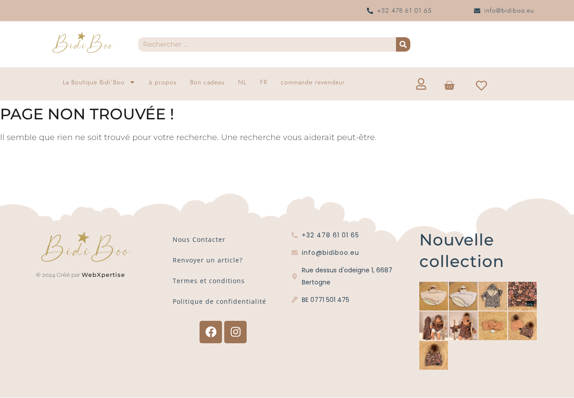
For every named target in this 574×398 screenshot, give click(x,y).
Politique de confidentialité (219, 301)
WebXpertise (104, 274)
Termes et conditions (209, 280)
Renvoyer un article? (208, 260)
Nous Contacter (199, 239)
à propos (163, 82)
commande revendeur (313, 82)
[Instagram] (235, 332)
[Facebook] (211, 332)
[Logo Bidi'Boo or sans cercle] (82, 43)
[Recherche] (403, 44)
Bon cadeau (207, 82)
